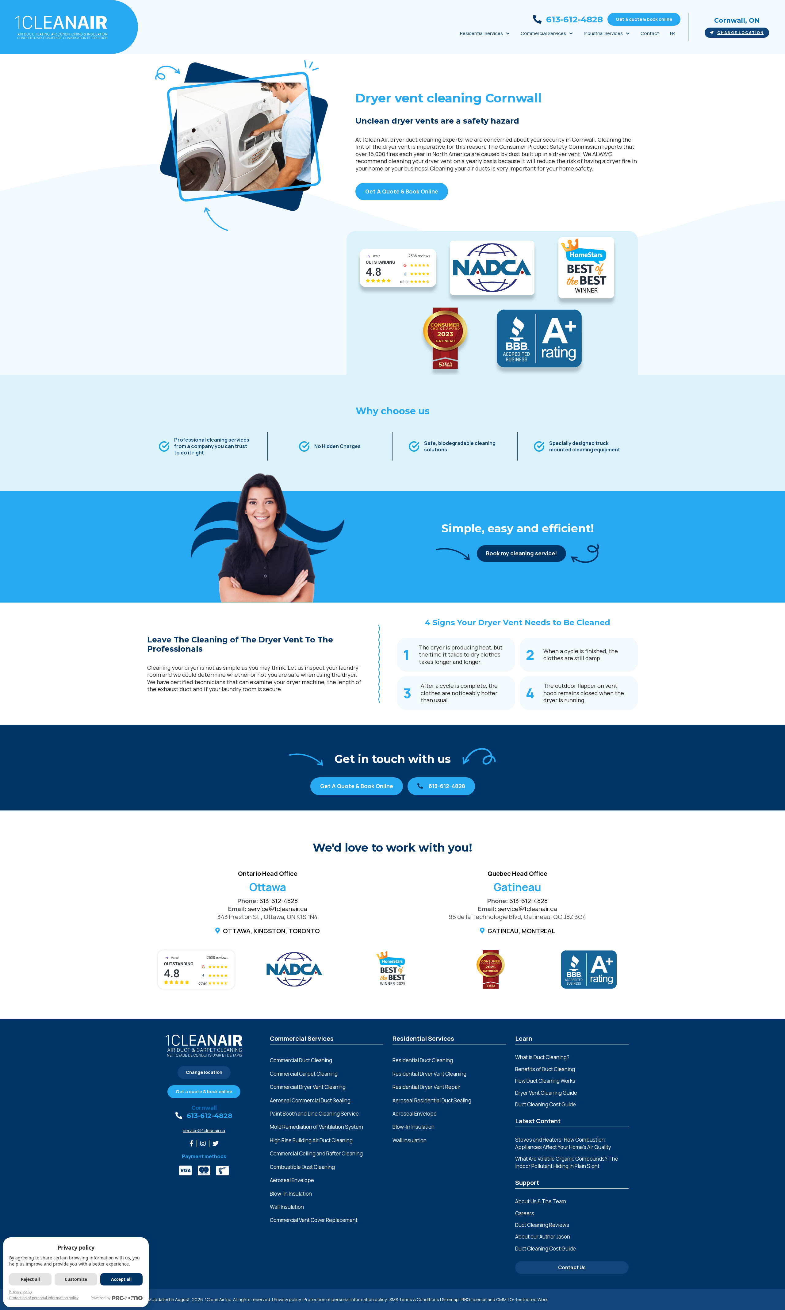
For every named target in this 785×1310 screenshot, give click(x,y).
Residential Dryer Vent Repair (426, 1086)
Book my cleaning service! (521, 553)
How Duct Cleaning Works (545, 1080)
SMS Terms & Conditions (414, 1299)
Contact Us (572, 1267)
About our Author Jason (542, 1236)
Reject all (30, 1279)
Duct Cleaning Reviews (542, 1224)
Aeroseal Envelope (292, 1180)
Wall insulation (409, 1140)
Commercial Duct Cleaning (301, 1060)
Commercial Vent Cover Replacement (314, 1220)
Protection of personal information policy (345, 1299)
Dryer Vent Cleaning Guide (546, 1092)
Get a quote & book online (644, 19)
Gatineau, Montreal (521, 931)
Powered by (100, 1297)
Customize (76, 1279)
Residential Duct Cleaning (422, 1060)
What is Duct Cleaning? (542, 1057)
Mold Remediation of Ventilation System (316, 1126)
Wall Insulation (287, 1206)
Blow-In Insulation (291, 1193)
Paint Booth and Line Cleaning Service (314, 1113)
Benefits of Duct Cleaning (545, 1069)
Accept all (121, 1279)
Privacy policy (287, 1299)
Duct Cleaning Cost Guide (545, 1104)
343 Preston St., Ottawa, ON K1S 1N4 (267, 917)
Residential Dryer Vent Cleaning (429, 1073)
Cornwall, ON (737, 20)
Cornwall (204, 1108)
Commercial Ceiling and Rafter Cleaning (316, 1153)
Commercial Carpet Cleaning (304, 1073)
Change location (740, 32)
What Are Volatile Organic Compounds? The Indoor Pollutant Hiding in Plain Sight (566, 1162)
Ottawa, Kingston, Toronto (271, 931)
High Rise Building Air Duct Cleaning (311, 1140)
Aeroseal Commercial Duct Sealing (310, 1100)
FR (672, 33)
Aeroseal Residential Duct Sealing (431, 1100)
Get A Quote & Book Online (401, 191)
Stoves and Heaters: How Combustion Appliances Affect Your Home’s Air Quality (563, 1143)
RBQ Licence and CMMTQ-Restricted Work (504, 1299)
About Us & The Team (540, 1201)
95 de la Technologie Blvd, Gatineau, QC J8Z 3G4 (517, 917)
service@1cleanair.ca (277, 909)
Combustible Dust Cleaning (302, 1166)
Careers (524, 1213)
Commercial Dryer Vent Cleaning (308, 1086)
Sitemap (450, 1299)
